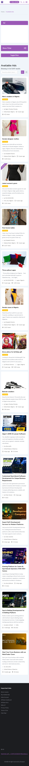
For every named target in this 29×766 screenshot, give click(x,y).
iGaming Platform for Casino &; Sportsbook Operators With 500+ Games (13, 569)
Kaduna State (7, 156)
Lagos (18, 280)
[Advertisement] (14, 34)
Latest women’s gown (9, 183)
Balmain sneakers (8, 392)
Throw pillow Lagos (9, 270)
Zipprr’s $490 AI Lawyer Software (14, 434)
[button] (26, 2)
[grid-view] (26, 72)
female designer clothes (10, 139)
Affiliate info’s (5, 702)
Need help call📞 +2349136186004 (10, 754)
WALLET (3, 705)
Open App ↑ (4, 713)
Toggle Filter (14, 55)
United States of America (10, 449)
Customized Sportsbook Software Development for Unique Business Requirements (14, 478)
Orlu (5, 200)
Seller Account (5, 697)
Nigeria (13, 111)
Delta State (7, 111)
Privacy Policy (5, 707)
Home (2, 11)
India (17, 625)
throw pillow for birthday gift (12, 352)
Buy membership (5, 694)
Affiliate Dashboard (6, 700)
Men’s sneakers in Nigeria (10, 97)
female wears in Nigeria (10, 307)
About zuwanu (5, 692)
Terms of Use (4, 710)
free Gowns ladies (8, 228)
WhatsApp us (24, 754)
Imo (8, 200)
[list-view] (22, 72)
